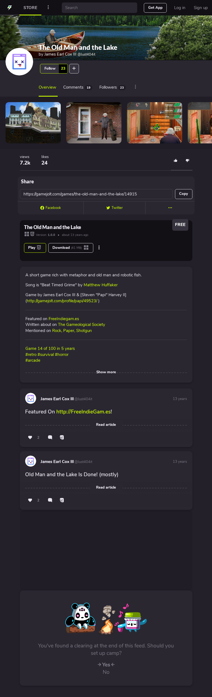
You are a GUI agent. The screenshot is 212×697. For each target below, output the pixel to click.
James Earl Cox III (69, 54)
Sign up (201, 7)
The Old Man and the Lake (78, 47)
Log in (180, 7)
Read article (106, 424)
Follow (54, 68)
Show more (106, 372)
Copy (183, 193)
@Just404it (83, 399)
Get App (155, 7)
